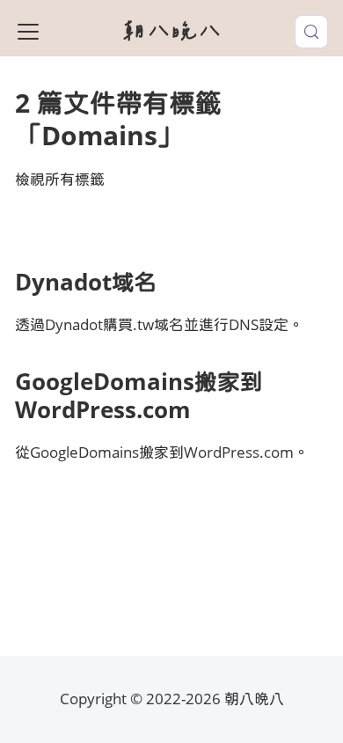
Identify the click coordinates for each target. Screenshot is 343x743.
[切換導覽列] (28, 31)
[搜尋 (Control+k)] (311, 31)
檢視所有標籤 (60, 179)
